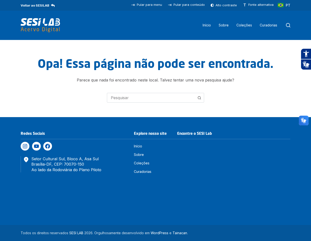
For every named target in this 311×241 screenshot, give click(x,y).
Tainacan (180, 233)
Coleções (244, 25)
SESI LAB (76, 233)
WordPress (159, 233)
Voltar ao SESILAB (35, 5)
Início (207, 25)
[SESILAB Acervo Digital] (40, 25)
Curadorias (268, 25)
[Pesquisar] (288, 25)
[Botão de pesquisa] (199, 97)
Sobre (224, 25)
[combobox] (151, 98)
